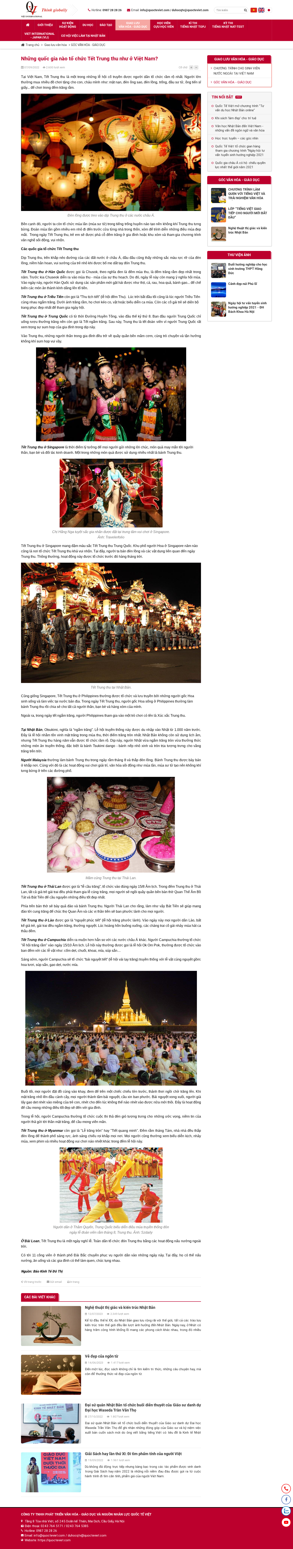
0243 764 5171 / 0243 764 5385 (64, 1526)
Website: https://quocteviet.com (48, 1540)
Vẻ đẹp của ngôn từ (101, 1356)
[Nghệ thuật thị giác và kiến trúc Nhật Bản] (51, 1326)
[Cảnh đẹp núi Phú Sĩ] (218, 289)
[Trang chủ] (27, 25)
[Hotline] (286, 1488)
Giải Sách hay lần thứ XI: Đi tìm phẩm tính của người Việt (133, 1453)
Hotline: (107, 10)
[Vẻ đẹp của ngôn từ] (51, 1375)
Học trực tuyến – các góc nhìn (236, 138)
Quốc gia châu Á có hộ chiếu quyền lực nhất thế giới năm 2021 (240, 165)
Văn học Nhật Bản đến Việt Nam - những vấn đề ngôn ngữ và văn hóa (239, 128)
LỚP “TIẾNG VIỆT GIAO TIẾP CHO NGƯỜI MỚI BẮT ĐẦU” (247, 213)
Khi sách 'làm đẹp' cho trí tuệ (235, 118)
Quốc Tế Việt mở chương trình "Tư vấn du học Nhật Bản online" (239, 108)
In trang (74, 1281)
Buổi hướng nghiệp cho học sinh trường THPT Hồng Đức (247, 269)
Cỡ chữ (183, 67)
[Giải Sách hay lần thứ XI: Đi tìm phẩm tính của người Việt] (51, 1472)
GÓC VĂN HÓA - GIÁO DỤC (88, 45)
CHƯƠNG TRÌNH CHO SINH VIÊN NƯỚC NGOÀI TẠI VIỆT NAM (237, 70)
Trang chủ (32, 45)
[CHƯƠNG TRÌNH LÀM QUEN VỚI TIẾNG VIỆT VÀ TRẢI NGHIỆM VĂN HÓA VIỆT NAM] (218, 195)
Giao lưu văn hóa (55, 45)
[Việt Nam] (254, 11)
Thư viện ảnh (239, 255)
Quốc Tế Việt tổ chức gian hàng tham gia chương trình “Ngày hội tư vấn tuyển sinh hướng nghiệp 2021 (240, 150)
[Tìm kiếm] (245, 10)
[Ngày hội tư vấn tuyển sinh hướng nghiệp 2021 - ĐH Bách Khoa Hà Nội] (218, 309)
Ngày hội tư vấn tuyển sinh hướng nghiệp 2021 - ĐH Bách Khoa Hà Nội (247, 307)
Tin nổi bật (226, 97)
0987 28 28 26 (46, 1531)
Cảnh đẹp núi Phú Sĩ (242, 284)
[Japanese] (269, 11)
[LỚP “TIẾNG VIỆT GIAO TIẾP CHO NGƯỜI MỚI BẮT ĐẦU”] (218, 214)
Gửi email (55, 1281)
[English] (261, 11)
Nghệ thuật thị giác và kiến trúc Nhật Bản (120, 1307)
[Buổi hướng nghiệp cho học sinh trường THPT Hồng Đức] (218, 270)
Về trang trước (32, 1281)
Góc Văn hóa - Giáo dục (239, 180)
